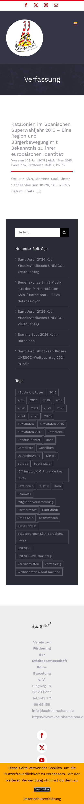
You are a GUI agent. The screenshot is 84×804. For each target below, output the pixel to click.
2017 (33, 400)
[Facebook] (42, 735)
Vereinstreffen (28, 564)
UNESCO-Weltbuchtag (34, 556)
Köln (57, 486)
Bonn (49, 440)
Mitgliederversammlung (35, 502)
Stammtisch (48, 518)
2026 (48, 416)
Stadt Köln (25, 518)
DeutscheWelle (29, 456)
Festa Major (43, 464)
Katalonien (35, 165)
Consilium (46, 448)
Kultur (49, 165)
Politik (60, 165)
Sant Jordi (50, 510)
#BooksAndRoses (31, 392)
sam (21, 160)
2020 (21, 408)
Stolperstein (27, 526)
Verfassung (53, 564)
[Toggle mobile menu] (76, 24)
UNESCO (24, 548)
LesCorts (24, 494)
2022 (47, 408)
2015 (52, 392)
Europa (23, 464)
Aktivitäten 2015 (60, 160)
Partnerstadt (27, 510)
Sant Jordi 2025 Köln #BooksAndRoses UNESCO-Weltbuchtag (41, 317)
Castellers (25, 448)
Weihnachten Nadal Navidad (39, 572)
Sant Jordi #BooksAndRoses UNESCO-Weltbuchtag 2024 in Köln (42, 357)
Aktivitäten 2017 (30, 432)
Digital (51, 456)
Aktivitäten (26, 424)
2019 (58, 400)
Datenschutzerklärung (42, 799)
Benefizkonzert (29, 440)
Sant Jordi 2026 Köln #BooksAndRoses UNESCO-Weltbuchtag (41, 265)
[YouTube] (42, 760)
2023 (60, 408)
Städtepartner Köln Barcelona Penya (40, 537)
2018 (46, 400)
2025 (34, 416)
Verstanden (42, 789)
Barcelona (18, 165)
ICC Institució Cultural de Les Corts (40, 475)
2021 (34, 408)
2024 (21, 416)
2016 (21, 400)
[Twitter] (42, 748)
